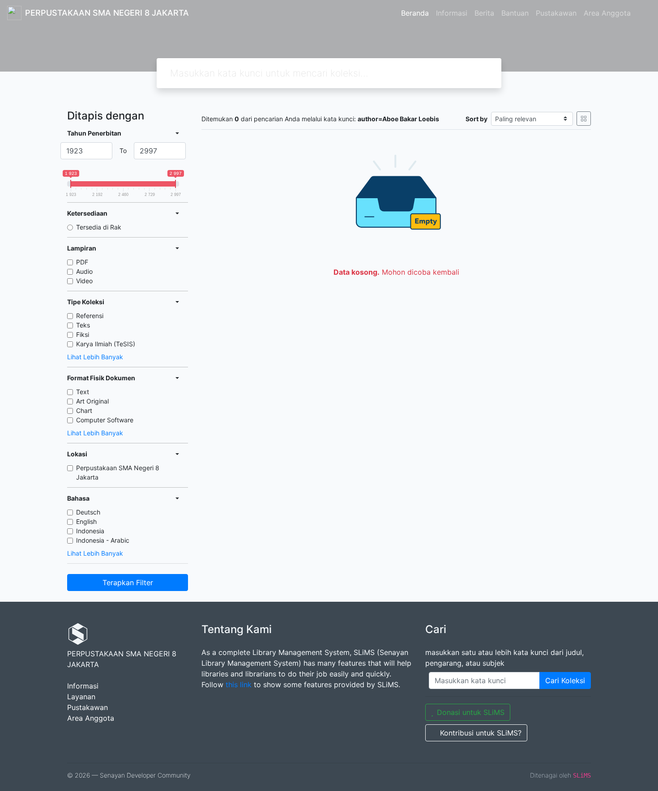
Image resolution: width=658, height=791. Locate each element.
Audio (84, 271)
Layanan (81, 696)
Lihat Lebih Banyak (95, 357)
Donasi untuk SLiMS (470, 712)
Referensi (89, 315)
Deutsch (88, 512)
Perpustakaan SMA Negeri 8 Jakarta (117, 472)
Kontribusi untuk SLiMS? (480, 732)
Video (84, 281)
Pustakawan (556, 13)
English (86, 521)
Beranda (415, 13)
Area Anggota (607, 13)
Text (82, 392)
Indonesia (90, 531)
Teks (83, 325)
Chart (84, 410)
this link (239, 684)
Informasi (451, 13)
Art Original (92, 401)
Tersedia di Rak (98, 227)
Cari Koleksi (565, 680)
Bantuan (515, 13)
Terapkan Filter (128, 582)
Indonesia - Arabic (102, 540)
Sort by (476, 119)
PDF (82, 262)
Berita (484, 13)
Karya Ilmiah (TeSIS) (105, 344)
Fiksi (82, 334)
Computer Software (104, 420)
